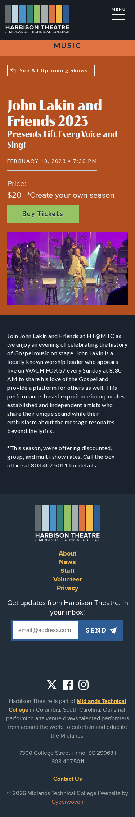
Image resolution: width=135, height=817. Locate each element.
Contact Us (67, 778)
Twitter (51, 685)
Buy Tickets (43, 214)
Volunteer (67, 579)
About (68, 553)
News (67, 562)
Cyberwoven (67, 801)
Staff (67, 571)
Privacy (67, 588)
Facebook (67, 685)
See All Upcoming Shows (53, 70)
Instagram (83, 685)
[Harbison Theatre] (37, 20)
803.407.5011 (67, 761)
